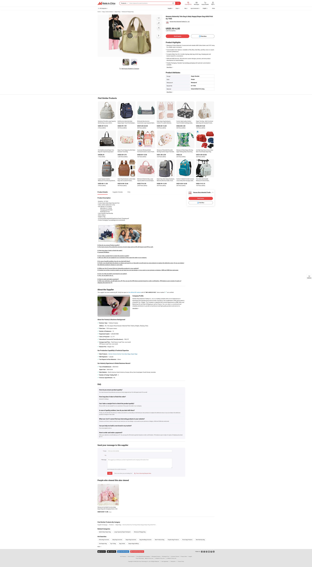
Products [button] (123, 3)
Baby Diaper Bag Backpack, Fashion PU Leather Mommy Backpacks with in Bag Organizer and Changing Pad (165, 122)
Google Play (111, 551)
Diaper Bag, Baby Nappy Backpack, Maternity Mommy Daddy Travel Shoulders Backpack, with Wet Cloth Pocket (165, 180)
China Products (131, 556)
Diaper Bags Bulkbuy (133, 543)
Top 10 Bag (113, 543)
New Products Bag (159, 539)
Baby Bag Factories (117, 539)
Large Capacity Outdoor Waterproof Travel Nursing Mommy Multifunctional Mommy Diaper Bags (107, 180)
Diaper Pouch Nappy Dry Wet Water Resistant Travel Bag (126, 150)
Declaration (173, 561)
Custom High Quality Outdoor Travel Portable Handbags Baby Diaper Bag (184, 122)
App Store (101, 551)
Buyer (177, 8)
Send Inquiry (177, 36)
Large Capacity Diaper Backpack (122, 532)
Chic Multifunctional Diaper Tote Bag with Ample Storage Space (106, 150)
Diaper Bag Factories (131, 539)
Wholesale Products (156, 556)
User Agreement (164, 561)
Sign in (212, 4)
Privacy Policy (181, 561)
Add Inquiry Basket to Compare (130, 68)
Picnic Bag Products (187, 539)
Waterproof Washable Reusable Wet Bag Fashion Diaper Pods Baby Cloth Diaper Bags (166, 151)
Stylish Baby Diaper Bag (105, 532)
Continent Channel (175, 556)
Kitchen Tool (120, 354)
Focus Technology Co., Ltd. (145, 561)
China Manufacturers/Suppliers (143, 556)
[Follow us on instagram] (206, 551)
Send (110, 473)
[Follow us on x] (204, 551)
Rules (213, 8)
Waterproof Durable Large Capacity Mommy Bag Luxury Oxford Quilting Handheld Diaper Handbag (107, 122)
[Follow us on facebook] (202, 551)
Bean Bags (127, 354)
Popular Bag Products (173, 539)
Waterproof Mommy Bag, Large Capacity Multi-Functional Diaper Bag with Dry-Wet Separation (145, 180)
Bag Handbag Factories (145, 539)
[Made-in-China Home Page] (106, 3)
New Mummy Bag (200, 539)
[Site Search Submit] (178, 3)
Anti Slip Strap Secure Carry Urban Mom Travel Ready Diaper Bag (204, 150)
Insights (190, 556)
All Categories (103, 8)
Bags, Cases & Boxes (107, 11)
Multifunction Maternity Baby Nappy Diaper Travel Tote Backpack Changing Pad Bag (126, 122)
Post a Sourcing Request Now (142, 473)
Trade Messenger (123, 551)
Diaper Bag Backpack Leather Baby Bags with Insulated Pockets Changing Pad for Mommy (126, 180)
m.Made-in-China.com (160, 558)
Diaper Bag (117, 11)
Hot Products (123, 556)
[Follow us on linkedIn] (213, 551)
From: (105, 451)
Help (185, 8)
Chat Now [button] (204, 36)
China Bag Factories (104, 539)
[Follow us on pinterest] (211, 551)
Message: (104, 459)
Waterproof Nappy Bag (127, 11)
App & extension (195, 8)
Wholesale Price (165, 556)
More (99, 546)
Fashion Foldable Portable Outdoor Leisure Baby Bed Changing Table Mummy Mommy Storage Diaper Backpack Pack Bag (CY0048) (185, 180)
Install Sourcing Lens (138, 551)
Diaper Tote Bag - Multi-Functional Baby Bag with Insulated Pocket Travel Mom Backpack (204, 122)
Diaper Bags (134, 354)
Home (99, 11)
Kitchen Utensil (112, 354)
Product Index (184, 556)
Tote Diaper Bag (103, 543)
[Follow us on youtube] (209, 551)
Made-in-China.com (149, 558)
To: (105, 455)
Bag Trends (122, 543)
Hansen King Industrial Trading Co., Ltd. (180, 21)
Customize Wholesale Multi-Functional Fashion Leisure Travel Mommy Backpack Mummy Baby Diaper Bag (145, 151)
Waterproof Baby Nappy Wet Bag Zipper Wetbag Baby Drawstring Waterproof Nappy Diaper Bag (184, 151)
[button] (173, 3)
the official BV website (135, 292)
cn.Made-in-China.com (171, 558)
